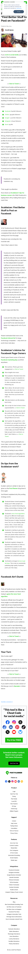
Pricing (14, 796)
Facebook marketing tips (9, 360)
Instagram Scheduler (14, 872)
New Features (14, 803)
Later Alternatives (14, 936)
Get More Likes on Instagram (14, 909)
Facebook (7, 111)
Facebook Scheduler (14, 870)
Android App (14, 808)
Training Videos (14, 826)
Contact (14, 821)
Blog (14, 902)
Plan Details (14, 799)
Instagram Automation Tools (14, 914)
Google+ (7, 118)
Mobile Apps (14, 860)
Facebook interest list (8, 338)
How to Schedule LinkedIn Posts (14, 919)
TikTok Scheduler (14, 882)
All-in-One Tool (14, 843)
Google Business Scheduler (14, 875)
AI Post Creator (14, 853)
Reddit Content (14, 889)
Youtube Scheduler (14, 887)
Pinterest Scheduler (14, 880)
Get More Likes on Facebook (14, 907)
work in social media (12, 55)
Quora (6, 124)
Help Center (14, 823)
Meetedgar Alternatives (14, 934)
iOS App (14, 806)
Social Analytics (14, 857)
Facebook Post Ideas (14, 911)
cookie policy (18, 8)
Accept (18, 11)
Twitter (7, 114)
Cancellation (14, 828)
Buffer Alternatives (14, 931)
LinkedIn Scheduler (14, 877)
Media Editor (14, 848)
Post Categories (14, 850)
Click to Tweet (14, 84)
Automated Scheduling (14, 855)
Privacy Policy (14, 833)
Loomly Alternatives (14, 938)
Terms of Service (14, 830)
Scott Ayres (9, 30)
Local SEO (14, 801)
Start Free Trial (14, 763)
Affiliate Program (14, 811)
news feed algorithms (18, 513)
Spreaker (17, 686)
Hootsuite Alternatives (14, 929)
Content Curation (14, 845)
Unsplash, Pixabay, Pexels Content (14, 892)
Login (14, 791)
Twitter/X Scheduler (14, 884)
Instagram (8, 121)
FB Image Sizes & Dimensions (14, 916)
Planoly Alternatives (14, 943)
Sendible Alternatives (14, 941)
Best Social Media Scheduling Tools (14, 904)
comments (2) (7, 702)
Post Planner (13, 488)
